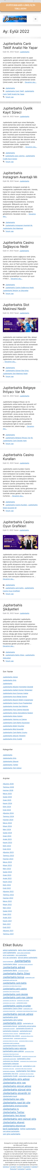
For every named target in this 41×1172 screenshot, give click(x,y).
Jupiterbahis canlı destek (15, 994)
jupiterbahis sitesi (23, 1059)
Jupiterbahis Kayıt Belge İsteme (15, 697)
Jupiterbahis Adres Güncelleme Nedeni (18, 713)
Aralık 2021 (7, 918)
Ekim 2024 (7, 807)
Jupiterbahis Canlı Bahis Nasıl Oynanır (12, 986)
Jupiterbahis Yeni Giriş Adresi (26, 1073)
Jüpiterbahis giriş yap (14, 1082)
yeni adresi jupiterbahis (11, 1131)
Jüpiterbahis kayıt (10, 1096)
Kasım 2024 (7, 803)
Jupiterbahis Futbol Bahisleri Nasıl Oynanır (26, 1011)
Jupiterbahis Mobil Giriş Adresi (10, 1041)
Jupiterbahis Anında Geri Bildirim (15, 706)
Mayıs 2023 (7, 862)
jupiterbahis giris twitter (13, 1020)
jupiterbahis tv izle (29, 1066)
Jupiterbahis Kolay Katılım (13, 716)
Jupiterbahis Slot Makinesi (13, 228)
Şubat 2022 (7, 911)
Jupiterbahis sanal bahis (9, 1059)
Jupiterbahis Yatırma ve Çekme (15, 719)
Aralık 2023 (7, 839)
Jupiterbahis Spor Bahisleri (11, 1061)
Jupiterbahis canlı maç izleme (18, 997)
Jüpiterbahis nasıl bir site (16, 1102)
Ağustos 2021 (8, 931)
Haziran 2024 (8, 820)
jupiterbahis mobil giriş (20, 1038)
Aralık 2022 (7, 878)
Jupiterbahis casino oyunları (17, 1005)
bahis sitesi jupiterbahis (27, 950)
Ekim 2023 (7, 846)
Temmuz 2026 (8, 787)
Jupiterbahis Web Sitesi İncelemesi (23, 1068)
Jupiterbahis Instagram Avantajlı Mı (20, 175)
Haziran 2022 (8, 898)
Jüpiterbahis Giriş (9, 758)
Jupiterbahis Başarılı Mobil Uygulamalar (18, 700)
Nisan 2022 (7, 905)
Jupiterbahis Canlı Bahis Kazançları (16, 723)
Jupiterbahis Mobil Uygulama (26, 1041)
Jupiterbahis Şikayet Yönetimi (14, 736)
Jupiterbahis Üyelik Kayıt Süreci (18, 110)
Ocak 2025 (7, 800)
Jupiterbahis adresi (14, 967)
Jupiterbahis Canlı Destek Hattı (15, 441)
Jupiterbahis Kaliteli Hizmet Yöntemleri (17, 690)
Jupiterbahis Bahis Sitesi (14, 655)
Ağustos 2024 (8, 813)
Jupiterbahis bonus (13, 977)
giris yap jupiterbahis (10, 957)
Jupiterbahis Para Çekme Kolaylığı (16, 710)
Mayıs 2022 (7, 901)
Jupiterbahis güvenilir (9, 1028)
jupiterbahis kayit (26, 1031)
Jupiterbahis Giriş (9, 680)
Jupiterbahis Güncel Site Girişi (17, 371)
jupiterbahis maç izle (24, 1033)
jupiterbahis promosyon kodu (29, 1056)
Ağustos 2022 (8, 891)
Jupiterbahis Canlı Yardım (9, 1003)
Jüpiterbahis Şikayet (10, 761)
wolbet (19, 1167)
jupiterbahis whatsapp (9, 1071)
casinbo (28, 1169)
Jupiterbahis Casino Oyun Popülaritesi (17, 703)
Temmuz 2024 (8, 816)
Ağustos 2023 (8, 852)
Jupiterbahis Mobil (8, 1038)
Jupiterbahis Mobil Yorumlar (13, 726)
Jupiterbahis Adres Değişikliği (25, 964)
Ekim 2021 (7, 924)
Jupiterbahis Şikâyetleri (12, 607)
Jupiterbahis (7, 684)
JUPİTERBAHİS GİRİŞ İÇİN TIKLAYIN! (20, 7)
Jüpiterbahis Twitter (10, 765)
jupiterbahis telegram (11, 1064)
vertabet (13, 1167)
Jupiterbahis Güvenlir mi (24, 1028)
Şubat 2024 (7, 833)
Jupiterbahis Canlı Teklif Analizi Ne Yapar (20, 46)
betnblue (6, 1167)
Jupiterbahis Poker (29, 1051)
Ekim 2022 (7, 885)
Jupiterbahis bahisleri (23, 970)
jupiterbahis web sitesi (8, 1068)
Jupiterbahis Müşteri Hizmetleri (14, 1046)
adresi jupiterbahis (10, 950)
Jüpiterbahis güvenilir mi (17, 1093)
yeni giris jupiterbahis (11, 1134)
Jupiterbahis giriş (12, 1023)
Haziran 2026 (8, 790)
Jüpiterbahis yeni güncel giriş (19, 1118)
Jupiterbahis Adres (10, 964)
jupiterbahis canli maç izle (10, 980)
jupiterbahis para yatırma (15, 156)
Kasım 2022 (7, 882)
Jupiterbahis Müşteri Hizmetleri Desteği (18, 687)
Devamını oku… (31, 82)
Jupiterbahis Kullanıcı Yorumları (10, 1033)
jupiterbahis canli (30, 977)
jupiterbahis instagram (11, 1031)
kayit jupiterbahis (11, 1128)
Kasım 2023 (7, 843)
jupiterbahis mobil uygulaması (11, 1043)
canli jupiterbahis (9, 953)
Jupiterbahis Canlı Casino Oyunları (11, 991)
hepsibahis (26, 1167)
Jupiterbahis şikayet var (26, 1076)
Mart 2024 (7, 829)
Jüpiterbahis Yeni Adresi (12, 768)
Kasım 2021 (7, 921)
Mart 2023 (7, 869)
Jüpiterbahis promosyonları (15, 1105)
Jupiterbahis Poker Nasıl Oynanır (11, 1054)
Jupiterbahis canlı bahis (14, 588)
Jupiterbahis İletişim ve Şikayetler (15, 291)
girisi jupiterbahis (9, 955)
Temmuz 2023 (8, 856)
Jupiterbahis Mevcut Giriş (27, 1036)
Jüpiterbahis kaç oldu (13, 1099)
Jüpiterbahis (10, 88)
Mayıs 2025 (7, 794)
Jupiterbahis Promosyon (12, 1056)
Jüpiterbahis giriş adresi (16, 1079)
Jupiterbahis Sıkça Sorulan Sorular (28, 1061)
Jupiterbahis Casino (21, 1003)
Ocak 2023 (7, 875)
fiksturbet (13, 1169)
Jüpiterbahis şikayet (13, 1122)
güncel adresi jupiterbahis (27, 957)
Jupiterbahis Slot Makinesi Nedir (16, 307)
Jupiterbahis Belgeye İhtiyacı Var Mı (19, 390)
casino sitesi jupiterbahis (23, 952)
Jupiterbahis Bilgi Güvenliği (13, 729)
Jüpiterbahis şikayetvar (14, 1125)
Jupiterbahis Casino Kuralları (16, 505)
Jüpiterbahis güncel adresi (17, 1086)
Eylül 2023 (7, 849)
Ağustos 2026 (8, 784)
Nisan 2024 (7, 826)
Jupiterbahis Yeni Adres (26, 1071)
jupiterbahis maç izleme (11, 1036)
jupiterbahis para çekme (13, 1051)
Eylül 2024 (7, 810)
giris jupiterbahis (21, 955)
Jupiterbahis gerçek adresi (18, 1014)
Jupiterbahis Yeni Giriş (10, 1074)
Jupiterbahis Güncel (10, 1026)
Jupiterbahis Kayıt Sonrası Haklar (15, 693)
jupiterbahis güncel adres (27, 1026)
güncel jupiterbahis (8, 961)
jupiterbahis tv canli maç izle (12, 1066)
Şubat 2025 (7, 797)
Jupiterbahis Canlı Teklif (14, 91)
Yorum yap (9, 97)
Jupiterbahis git (28, 1023)
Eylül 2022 (7, 888)
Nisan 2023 (7, 865)
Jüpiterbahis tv (11, 1109)
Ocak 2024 (7, 836)
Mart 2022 (7, 908)
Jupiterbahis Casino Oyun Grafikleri (18, 524)
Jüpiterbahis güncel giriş (17, 1089)
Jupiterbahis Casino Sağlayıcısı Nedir (18, 244)
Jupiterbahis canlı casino (15, 988)
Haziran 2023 (8, 859)
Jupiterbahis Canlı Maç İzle (9, 1000)
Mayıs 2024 (7, 823)
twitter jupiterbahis (28, 1129)
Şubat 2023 (7, 872)
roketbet (34, 1167)
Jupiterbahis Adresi (10, 677)
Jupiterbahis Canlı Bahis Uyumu (15, 732)
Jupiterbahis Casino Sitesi (12, 1008)
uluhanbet (21, 1169)
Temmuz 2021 (8, 934)
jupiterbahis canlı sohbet (23, 1000)
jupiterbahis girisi (10, 1017)
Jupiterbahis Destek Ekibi (9, 1011)
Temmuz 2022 (8, 895)
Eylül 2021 (7, 927)
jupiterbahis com (27, 1008)
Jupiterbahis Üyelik (10, 1076)
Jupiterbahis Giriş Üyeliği (12, 739)
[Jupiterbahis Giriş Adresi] (15, 19)
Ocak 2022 (7, 914)
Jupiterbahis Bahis (10, 970)
